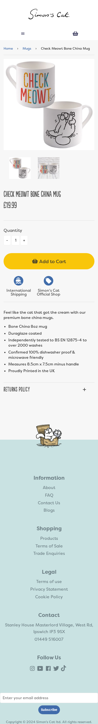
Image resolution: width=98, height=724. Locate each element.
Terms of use (49, 581)
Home (8, 48)
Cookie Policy (49, 597)
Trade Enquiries (49, 553)
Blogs (49, 510)
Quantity (13, 230)
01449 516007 (49, 639)
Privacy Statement (49, 589)
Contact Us (49, 503)
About (49, 487)
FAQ (49, 495)
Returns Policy (17, 389)
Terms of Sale (49, 546)
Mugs (27, 48)
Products (49, 538)
